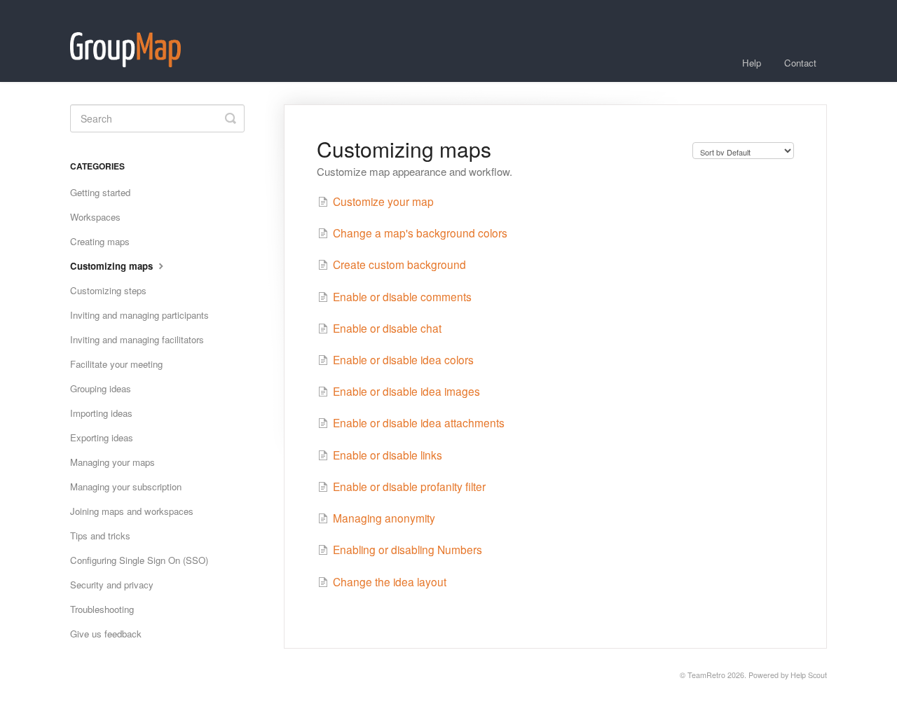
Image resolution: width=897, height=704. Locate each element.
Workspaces (95, 216)
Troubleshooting (102, 609)
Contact (800, 62)
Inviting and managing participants (139, 315)
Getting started (100, 192)
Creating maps (100, 241)
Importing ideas (101, 413)
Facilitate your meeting (116, 364)
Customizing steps (108, 290)
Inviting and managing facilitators (137, 339)
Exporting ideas (101, 437)
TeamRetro (706, 675)
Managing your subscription (126, 486)
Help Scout (808, 675)
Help (751, 62)
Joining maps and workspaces (131, 511)
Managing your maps (112, 462)
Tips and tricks (100, 535)
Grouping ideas (100, 388)
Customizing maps (113, 265)
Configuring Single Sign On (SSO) (139, 560)
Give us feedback (106, 633)
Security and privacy (111, 584)
